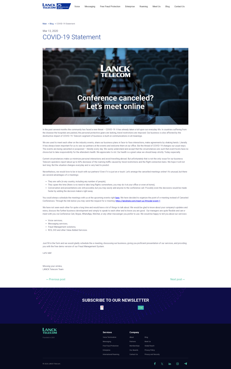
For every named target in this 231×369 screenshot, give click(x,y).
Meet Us (157, 6)
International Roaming (111, 354)
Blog (167, 6)
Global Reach (149, 346)
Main (45, 23)
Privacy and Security (152, 354)
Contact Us (179, 6)
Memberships (135, 346)
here (117, 197)
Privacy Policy (150, 350)
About (132, 337)
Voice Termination (109, 337)
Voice (77, 6)
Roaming (144, 6)
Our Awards (134, 350)
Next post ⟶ (177, 279)
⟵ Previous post (56, 279)
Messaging (90, 6)
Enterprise (130, 6)
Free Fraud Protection (110, 6)
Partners (133, 341)
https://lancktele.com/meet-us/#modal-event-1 (138, 201)
